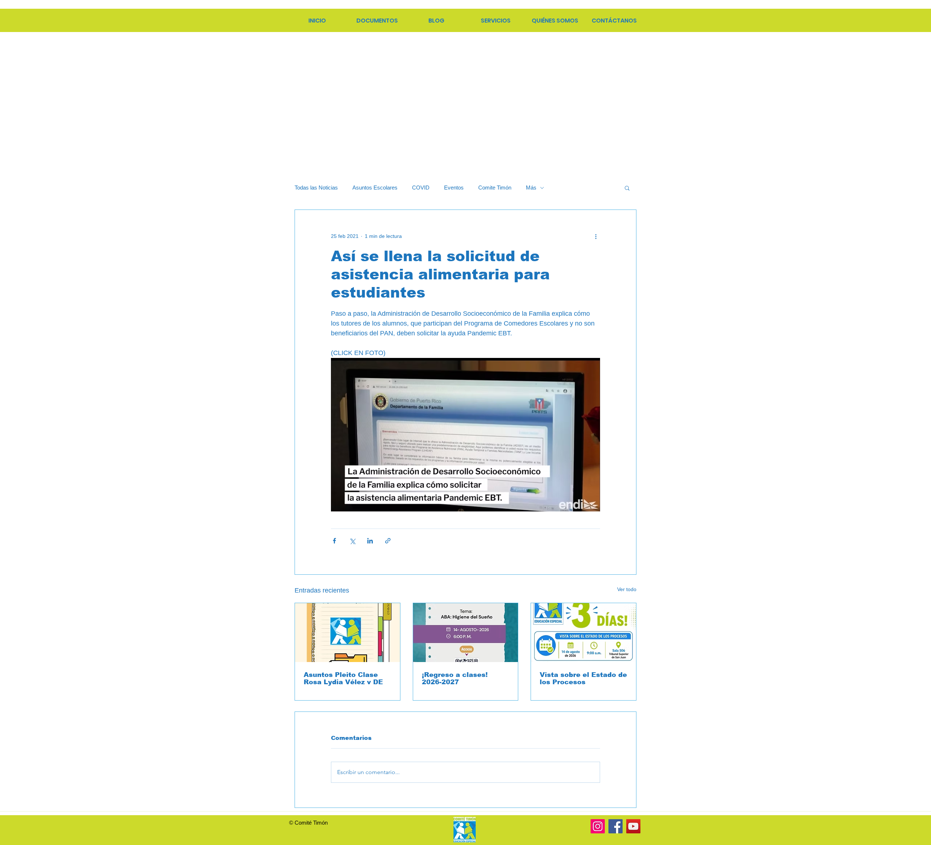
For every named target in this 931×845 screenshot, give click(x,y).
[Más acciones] (595, 236)
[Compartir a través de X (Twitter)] (352, 540)
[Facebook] (615, 826)
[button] (627, 188)
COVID (420, 187)
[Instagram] (598, 826)
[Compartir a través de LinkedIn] (370, 540)
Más (531, 187)
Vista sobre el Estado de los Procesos (583, 678)
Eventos (454, 187)
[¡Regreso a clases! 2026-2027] (465, 632)
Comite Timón (494, 187)
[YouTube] (633, 826)
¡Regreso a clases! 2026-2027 (455, 678)
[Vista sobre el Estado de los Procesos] (583, 632)
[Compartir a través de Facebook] (334, 540)
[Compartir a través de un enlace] (387, 540)
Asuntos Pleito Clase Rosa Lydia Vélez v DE (343, 678)
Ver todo (626, 589)
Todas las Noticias (316, 187)
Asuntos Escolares (374, 187)
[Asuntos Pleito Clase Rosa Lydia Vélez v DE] (347, 632)
